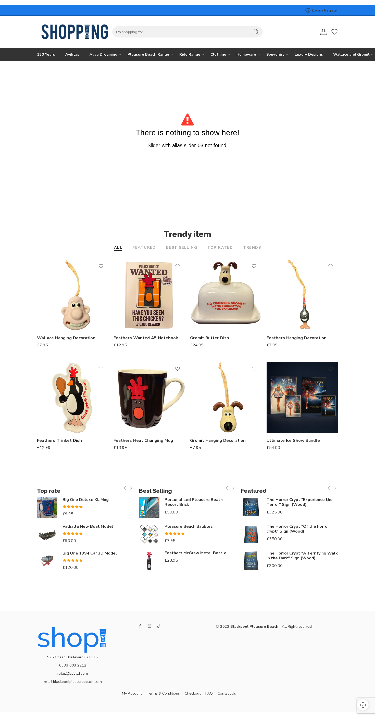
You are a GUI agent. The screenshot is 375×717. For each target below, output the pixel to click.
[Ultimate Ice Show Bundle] (302, 397)
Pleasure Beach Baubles (189, 526)
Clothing (218, 54)
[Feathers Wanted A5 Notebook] (149, 295)
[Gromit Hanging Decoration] (225, 397)
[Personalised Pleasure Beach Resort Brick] (149, 507)
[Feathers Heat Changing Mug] (149, 397)
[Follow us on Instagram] (149, 626)
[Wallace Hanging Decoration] (72, 295)
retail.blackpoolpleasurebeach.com (73, 681)
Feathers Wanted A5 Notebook (146, 338)
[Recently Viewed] (363, 705)
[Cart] (323, 31)
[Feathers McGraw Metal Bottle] (149, 561)
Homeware (246, 54)
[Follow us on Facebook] (140, 626)
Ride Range (189, 54)
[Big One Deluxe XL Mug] (47, 507)
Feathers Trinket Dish (59, 440)
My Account (132, 693)
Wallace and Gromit (351, 54)
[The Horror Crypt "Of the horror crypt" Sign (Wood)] (251, 534)
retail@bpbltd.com (72, 673)
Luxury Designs (309, 54)
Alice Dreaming (103, 54)
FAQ (209, 693)
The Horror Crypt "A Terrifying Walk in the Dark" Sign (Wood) (302, 556)
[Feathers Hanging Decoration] (302, 295)
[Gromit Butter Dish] (225, 295)
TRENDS (252, 248)
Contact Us (227, 693)
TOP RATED (220, 248)
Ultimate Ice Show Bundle (293, 440)
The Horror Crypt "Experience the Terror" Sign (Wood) (300, 502)
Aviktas (72, 54)
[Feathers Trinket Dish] (72, 397)
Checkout (193, 693)
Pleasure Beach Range (148, 54)
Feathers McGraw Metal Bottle (196, 553)
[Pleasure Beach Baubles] (149, 534)
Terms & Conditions (163, 693)
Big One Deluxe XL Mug (85, 499)
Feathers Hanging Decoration (297, 338)
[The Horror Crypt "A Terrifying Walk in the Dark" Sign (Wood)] (251, 561)
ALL (118, 248)
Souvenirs (275, 54)
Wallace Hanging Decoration (66, 338)
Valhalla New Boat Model (87, 526)
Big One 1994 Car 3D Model (89, 553)
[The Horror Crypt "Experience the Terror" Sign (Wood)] (251, 507)
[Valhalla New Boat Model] (47, 534)
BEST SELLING (181, 248)
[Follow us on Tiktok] (158, 626)
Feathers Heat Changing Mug (143, 440)
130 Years (46, 54)
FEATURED (144, 248)
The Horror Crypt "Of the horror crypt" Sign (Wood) (298, 529)
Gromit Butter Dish (209, 338)
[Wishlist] (101, 266)
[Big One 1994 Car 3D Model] (47, 560)
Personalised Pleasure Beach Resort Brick (194, 502)
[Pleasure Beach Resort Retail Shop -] (74, 31)
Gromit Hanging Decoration (218, 440)
